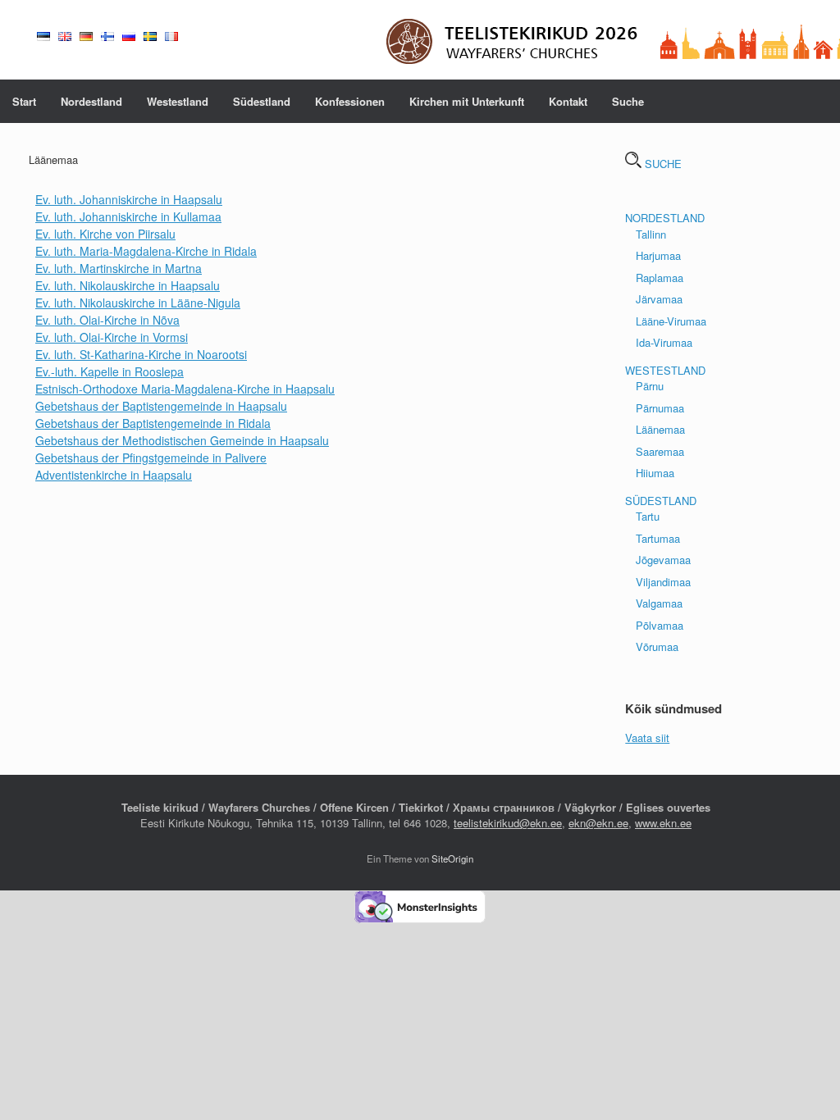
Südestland (261, 101)
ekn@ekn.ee (598, 823)
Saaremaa (660, 451)
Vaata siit (647, 737)
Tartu (648, 516)
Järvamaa (659, 299)
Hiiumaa (655, 472)
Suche (628, 101)
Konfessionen (350, 101)
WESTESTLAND (665, 370)
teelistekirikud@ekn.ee (508, 823)
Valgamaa (659, 603)
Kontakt (568, 101)
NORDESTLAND (665, 217)
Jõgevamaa (663, 559)
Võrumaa (657, 646)
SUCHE (661, 163)
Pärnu (650, 386)
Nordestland (91, 101)
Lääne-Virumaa (671, 321)
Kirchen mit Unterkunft (466, 101)
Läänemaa (660, 429)
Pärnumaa (660, 408)
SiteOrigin (452, 858)
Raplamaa (659, 277)
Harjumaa (658, 255)
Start (24, 101)
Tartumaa (658, 538)
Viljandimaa (663, 582)
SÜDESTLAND (660, 500)
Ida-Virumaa (664, 342)
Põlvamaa (659, 625)
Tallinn (651, 234)
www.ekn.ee (663, 823)
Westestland (177, 101)
